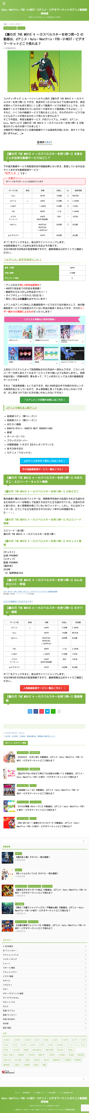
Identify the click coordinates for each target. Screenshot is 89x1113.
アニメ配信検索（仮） (67, 1092)
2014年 (14, 1045)
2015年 (23, 1045)
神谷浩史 (37, 1060)
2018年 (50, 1045)
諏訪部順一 (7, 1065)
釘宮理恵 (27, 1065)
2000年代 (27, 1040)
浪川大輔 (18, 1060)
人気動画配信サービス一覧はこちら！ (43, 688)
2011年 (74, 1040)
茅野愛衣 (78, 1060)
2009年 (54, 1040)
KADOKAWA (60, 1045)
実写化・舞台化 (8, 1055)
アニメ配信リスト (38, 1092)
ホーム (17, 1092)
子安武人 (71, 1050)
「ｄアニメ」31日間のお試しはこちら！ (44, 400)
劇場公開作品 (31, 736)
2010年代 (15, 736)
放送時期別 (26, 1092)
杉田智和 (62, 1055)
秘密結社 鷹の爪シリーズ (46, 736)
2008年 (46, 1040)
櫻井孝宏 (81, 1055)
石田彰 (27, 1060)
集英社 (36, 1065)
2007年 (37, 1040)
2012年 (83, 1040)
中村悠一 (6, 1050)
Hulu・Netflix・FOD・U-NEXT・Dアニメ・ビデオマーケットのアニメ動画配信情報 (30, 591)
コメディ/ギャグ (11, 732)
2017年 (41, 1045)
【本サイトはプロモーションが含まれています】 (44, 1105)
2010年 (7, 736)
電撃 (44, 1065)
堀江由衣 (60, 1050)
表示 (48, 142)
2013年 (5, 1045)
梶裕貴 (71, 1055)
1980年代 (6, 1040)
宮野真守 (21, 1055)
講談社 (17, 1065)
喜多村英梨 (49, 1050)
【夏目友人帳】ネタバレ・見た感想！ (33, 857)
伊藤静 (26, 1050)
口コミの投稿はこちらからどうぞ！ (18, 601)
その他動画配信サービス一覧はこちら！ (43, 469)
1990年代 (17, 1040)
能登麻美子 (56, 1060)
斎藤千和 (41, 1055)
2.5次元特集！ (52, 1092)
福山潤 (46, 1060)
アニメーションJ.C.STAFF (76, 1045)
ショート (21, 732)
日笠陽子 (52, 1055)
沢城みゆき (7, 1060)
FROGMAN (22, 736)
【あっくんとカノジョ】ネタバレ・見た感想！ (37, 873)
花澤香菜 (68, 1060)
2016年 (32, 1045)
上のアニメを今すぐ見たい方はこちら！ (44, 461)
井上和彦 (17, 1050)
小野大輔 (31, 1055)
